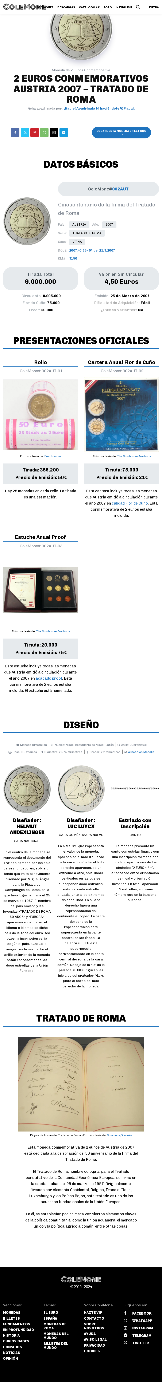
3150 (73, 258)
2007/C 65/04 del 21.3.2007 (92, 250)
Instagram (142, 1328)
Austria (79, 224)
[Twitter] (25, 132)
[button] (138, 7)
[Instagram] (125, 1328)
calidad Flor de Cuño (130, 503)
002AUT (120, 188)
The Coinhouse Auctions (134, 456)
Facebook (141, 1313)
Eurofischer (53, 456)
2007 (109, 224)
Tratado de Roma (87, 233)
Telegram (141, 1336)
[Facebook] (15, 132)
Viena (77, 242)
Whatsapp (142, 1321)
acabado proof (49, 678)
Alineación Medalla (141, 752)
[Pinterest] (34, 132)
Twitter (140, 1343)
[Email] (54, 132)
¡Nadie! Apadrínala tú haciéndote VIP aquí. (99, 108)
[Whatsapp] (125, 1321)
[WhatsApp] (44, 132)
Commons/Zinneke (119, 1135)
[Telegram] (63, 132)
